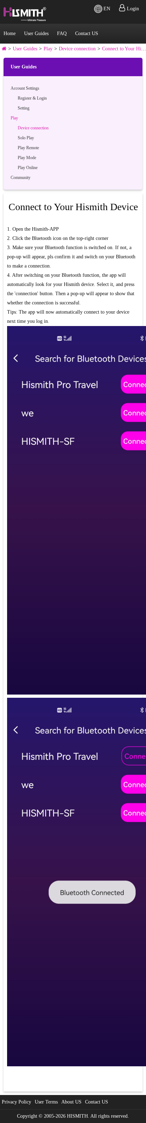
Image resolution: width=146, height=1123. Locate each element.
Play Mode (27, 157)
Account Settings (25, 88)
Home (10, 33)
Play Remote (28, 147)
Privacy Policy (16, 1102)
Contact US (86, 33)
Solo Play (26, 137)
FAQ (62, 33)
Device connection (77, 48)
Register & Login (32, 98)
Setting (23, 108)
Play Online (28, 167)
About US (71, 1102)
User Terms (46, 1102)
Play (48, 48)
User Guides (36, 33)
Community (20, 177)
